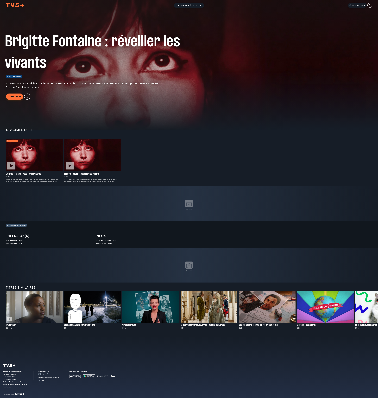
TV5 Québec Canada (9, 379)
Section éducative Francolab (12, 382)
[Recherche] (369, 5)
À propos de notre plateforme (12, 371)
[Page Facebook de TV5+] (39, 374)
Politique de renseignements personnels (16, 384)
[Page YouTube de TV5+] (46, 374)
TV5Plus (15, 5)
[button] (182, 5)
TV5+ (43, 380)
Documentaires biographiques (16, 225)
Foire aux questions (9, 377)
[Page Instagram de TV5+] (43, 374)
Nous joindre (7, 387)
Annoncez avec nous (9, 374)
